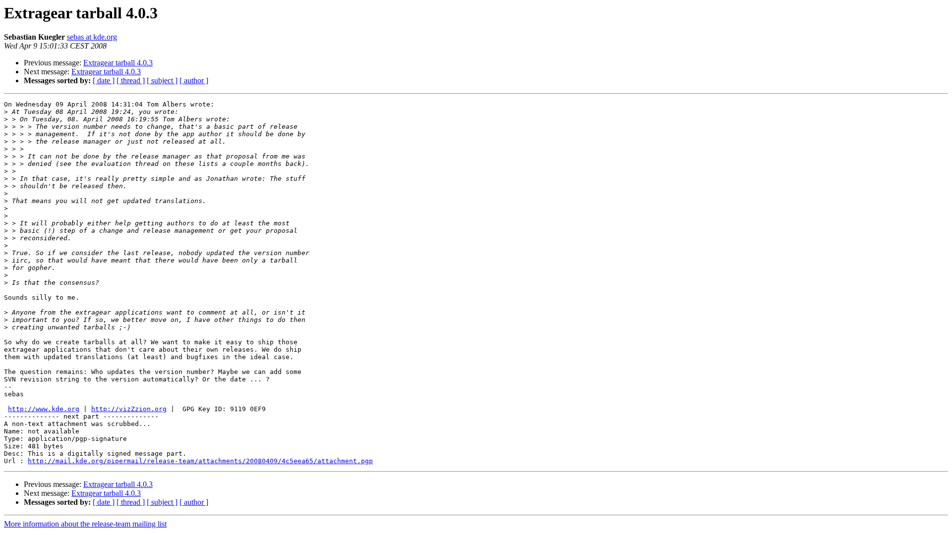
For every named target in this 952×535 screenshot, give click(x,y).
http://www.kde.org (43, 409)
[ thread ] (131, 80)
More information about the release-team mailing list (85, 524)
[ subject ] (162, 80)
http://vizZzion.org (129, 409)
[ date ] (104, 80)
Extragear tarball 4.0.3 (118, 62)
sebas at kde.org (92, 37)
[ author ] (193, 80)
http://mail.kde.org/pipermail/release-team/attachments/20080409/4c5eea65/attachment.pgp (200, 461)
